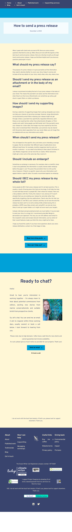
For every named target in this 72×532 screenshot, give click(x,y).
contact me (29, 226)
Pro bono (58, 450)
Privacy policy (47, 450)
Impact (57, 446)
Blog (6, 452)
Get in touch (9, 456)
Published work (10, 444)
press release (30, 55)
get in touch (27, 60)
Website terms (47, 446)
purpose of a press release (23, 70)
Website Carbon (41, 496)
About (7, 439)
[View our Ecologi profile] (17, 471)
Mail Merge (49, 213)
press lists (32, 189)
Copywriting (21, 442)
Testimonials (9, 448)
